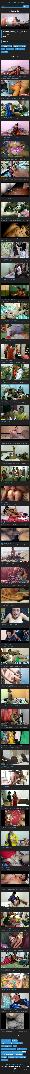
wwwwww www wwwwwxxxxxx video (12, 1043)
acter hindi (5, 1060)
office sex (4, 46)
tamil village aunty (7, 1046)
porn (15, 1046)
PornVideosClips (15, 3)
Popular (13, 1064)
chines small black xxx (8, 1054)
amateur (16, 46)
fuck (23, 49)
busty (3, 49)
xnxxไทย (14, 1040)
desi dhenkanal (6, 1051)
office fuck (22, 46)
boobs (8, 49)
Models (22, 1064)
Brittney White (6, 41)
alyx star (4, 1057)
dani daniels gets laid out (19, 1051)
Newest (8, 1064)
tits (12, 49)
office (10, 46)
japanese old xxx (20, 1057)
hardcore (17, 49)
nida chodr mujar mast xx (8, 1048)
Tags (17, 1064)
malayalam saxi (6, 1040)
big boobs (4, 51)
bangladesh (19, 1054)
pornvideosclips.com (7, 1070)
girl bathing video (22, 1048)
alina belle (11, 1057)
